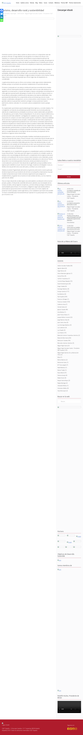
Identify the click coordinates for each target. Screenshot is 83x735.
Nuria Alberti (61, 373)
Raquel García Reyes (63, 380)
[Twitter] (1, 13)
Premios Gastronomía (75, 3)
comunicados (6, 13)
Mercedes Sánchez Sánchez (65, 343)
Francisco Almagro (62, 299)
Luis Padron (61, 333)
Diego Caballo (61, 286)
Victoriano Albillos (62, 388)
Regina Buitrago (62, 383)
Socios (45, 3)
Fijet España (61, 296)
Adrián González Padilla (64, 265)
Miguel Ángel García (63, 345)
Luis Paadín (60, 330)
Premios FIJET (64, 3)
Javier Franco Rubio (62, 314)
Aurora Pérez (61, 276)
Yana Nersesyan (62, 391)
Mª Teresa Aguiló (62, 365)
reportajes (13, 13)
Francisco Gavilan (62, 302)
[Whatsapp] (1, 20)
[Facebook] (1, 10)
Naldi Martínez (61, 367)
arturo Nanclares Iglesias (64, 273)
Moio (59, 357)
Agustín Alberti (61, 268)
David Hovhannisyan (63, 284)
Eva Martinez (61, 294)
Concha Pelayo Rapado (64, 281)
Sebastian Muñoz (62, 385)
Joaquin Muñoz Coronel (64, 317)
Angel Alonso (61, 271)
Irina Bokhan (61, 312)
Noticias (32, 3)
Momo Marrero (62, 360)
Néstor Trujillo (61, 370)
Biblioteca (57, 3)
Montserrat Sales (62, 362)
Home (17, 3)
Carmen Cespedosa (63, 278)
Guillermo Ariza (61, 304)
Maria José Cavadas (63, 340)
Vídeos (40, 3)
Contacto (50, 3)
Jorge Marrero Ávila (62, 320)
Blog (36, 3)
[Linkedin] (1, 17)
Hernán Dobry (61, 307)
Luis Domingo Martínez (64, 325)
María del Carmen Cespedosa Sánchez (68, 335)
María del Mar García (63, 338)
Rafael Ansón (61, 378)
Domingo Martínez (62, 289)
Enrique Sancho (62, 291)
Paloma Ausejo (61, 375)
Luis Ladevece (61, 327)
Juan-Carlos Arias (62, 322)
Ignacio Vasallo (61, 309)
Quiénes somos (25, 3)
